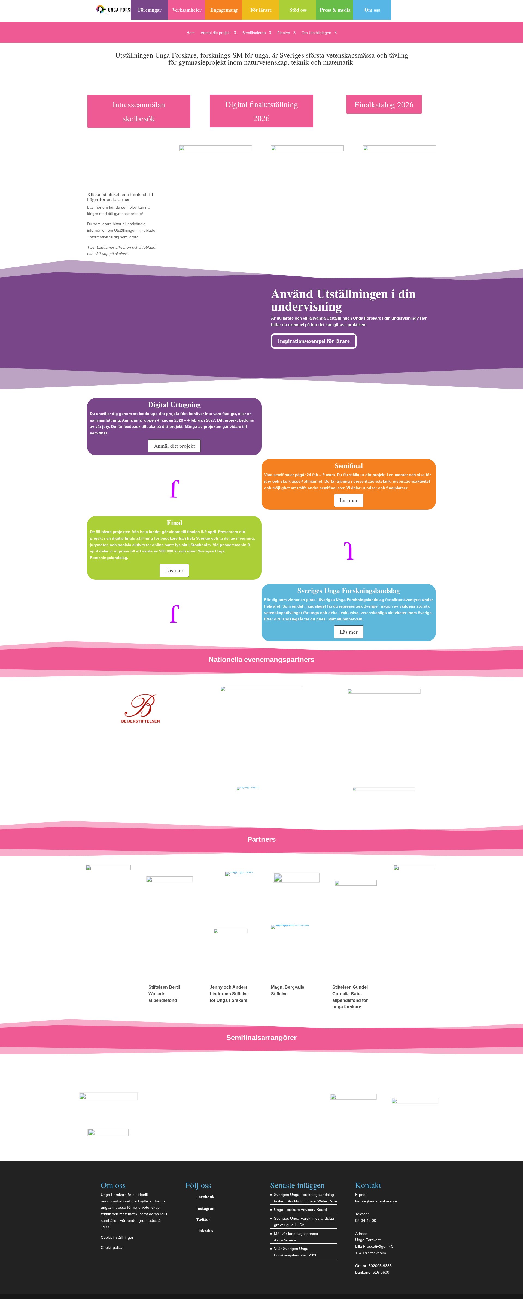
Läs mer (349, 500)
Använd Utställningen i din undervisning (343, 299)
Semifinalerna (254, 33)
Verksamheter (187, 9)
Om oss (372, 9)
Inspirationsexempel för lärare (314, 341)
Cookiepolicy (112, 1247)
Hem (191, 33)
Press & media (335, 9)
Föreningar (150, 9)
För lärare (261, 9)
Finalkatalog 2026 (384, 104)
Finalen (283, 33)
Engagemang (224, 9)
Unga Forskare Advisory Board (300, 1209)
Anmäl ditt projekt (216, 33)
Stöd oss (298, 9)
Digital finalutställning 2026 (261, 110)
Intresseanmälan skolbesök (138, 111)
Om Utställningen (316, 33)
